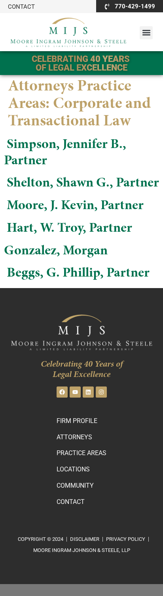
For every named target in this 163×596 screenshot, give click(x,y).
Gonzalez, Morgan (56, 251)
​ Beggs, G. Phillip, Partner (77, 273)
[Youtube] (75, 392)
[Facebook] (62, 392)
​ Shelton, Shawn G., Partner (81, 183)
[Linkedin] (88, 392)
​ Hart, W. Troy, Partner (68, 228)
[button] (146, 32)
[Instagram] (101, 392)
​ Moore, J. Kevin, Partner (74, 206)
